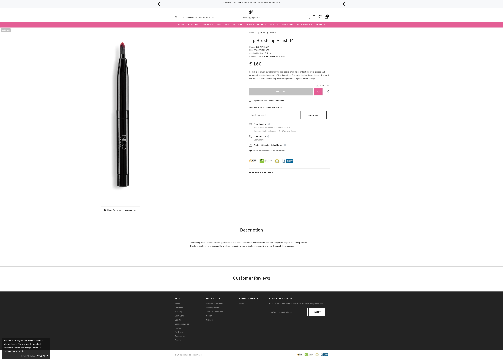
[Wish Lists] (318, 91)
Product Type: (255, 56)
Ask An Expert (131, 210)
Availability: (254, 53)
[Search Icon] (308, 17)
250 (255, 151)
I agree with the (260, 101)
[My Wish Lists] (320, 18)
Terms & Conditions (276, 101)
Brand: (252, 47)
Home (251, 33)
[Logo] (251, 14)
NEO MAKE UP (262, 47)
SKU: (251, 50)
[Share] (327, 91)
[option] (251, 3)
